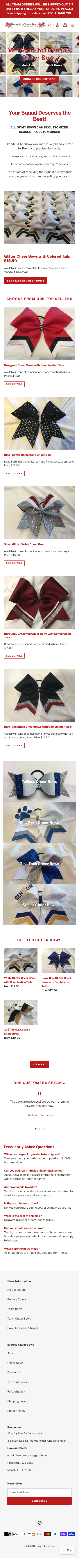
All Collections (16, 1289)
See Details (14, 384)
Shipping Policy (17, 1401)
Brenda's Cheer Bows (44, 1546)
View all (39, 1064)
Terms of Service (18, 1382)
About (11, 1353)
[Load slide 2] (39, 1129)
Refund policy (16, 1391)
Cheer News (15, 1363)
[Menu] (73, 25)
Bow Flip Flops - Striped (22, 1328)
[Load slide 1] (36, 1129)
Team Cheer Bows (19, 1318)
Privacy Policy (16, 1410)
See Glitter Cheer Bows (25, 280)
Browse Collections (39, 79)
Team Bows (14, 1309)
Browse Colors (16, 1299)
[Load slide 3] (43, 1129)
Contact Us (14, 1372)
